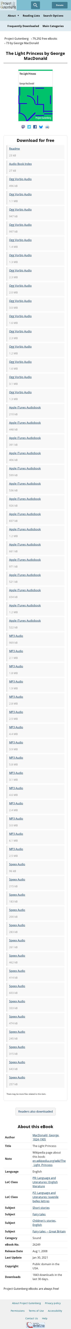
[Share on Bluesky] (41, 127)
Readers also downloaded (35, 1111)
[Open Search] (35, 5)
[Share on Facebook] (35, 127)
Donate (59, 5)
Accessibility (55, 1310)
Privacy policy (53, 1303)
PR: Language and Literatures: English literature (45, 1182)
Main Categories (53, 26)
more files (23, 1094)
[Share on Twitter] (29, 127)
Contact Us (31, 1318)
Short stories (41, 1208)
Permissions (18, 1310)
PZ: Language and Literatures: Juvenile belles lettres (45, 1197)
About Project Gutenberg (26, 1303)
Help (44, 1318)
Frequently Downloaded (23, 26)
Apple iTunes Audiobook (25, 407)
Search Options (53, 15)
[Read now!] (35, 120)
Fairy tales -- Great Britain (49, 1231)
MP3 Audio (16, 636)
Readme (14, 149)
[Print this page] (47, 127)
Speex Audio (17, 864)
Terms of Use (36, 1310)
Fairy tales (39, 1214)
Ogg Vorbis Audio (20, 179)
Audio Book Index (20, 164)
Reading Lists (31, 15)
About (13, 15)
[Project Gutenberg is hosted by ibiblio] (35, 1326)
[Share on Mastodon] (23, 127)
